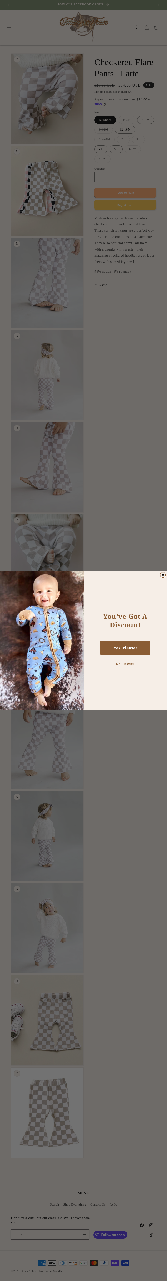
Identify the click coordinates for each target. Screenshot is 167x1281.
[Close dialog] (163, 575)
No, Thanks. (125, 664)
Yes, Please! (125, 647)
